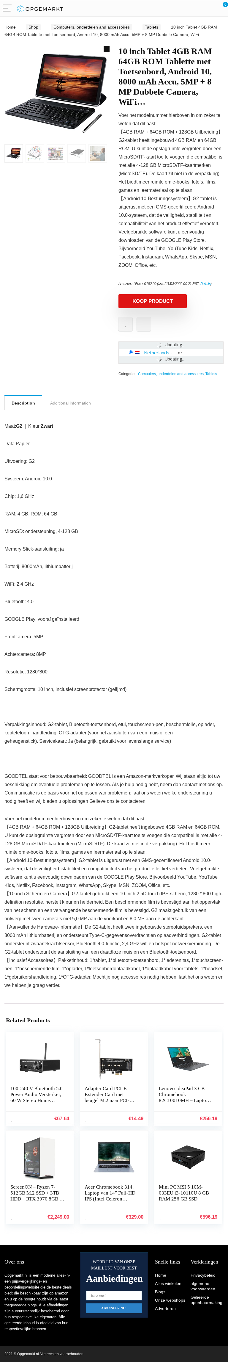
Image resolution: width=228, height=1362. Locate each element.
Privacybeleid (203, 1275)
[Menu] (7, 8)
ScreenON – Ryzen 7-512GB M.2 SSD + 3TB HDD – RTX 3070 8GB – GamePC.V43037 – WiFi (36, 1196)
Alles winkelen (168, 1283)
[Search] (197, 8)
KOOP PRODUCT (152, 301)
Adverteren (165, 1308)
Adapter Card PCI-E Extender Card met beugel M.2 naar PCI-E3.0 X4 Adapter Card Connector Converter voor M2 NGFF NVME (108, 1103)
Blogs (160, 1291)
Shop (33, 27)
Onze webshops (170, 1300)
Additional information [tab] (70, 403)
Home (10, 27)
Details (205, 284)
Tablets (151, 27)
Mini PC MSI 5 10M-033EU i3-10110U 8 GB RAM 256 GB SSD (184, 1193)
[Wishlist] (209, 8)
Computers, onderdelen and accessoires (91, 27)
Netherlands (156, 352)
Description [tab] (23, 403)
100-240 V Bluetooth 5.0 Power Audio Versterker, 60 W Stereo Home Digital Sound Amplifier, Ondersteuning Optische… (36, 1103)
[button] (107, 49)
